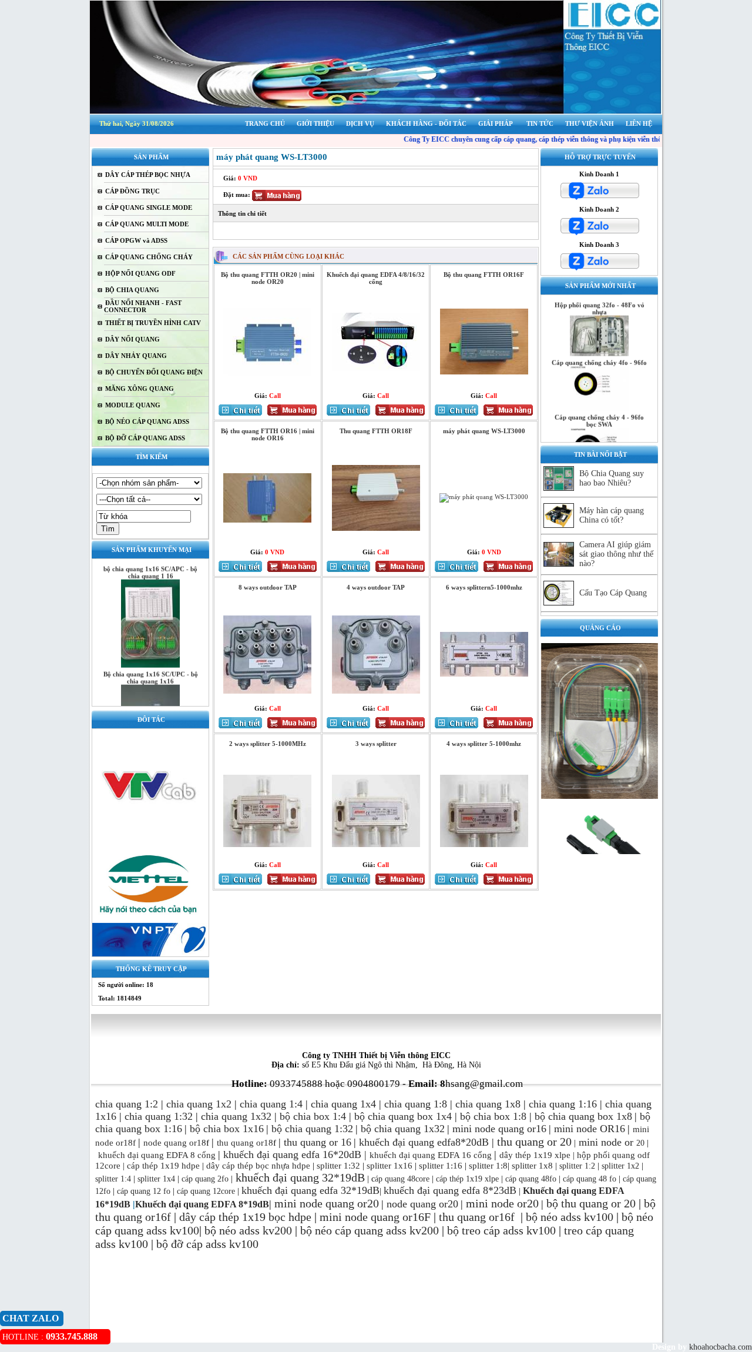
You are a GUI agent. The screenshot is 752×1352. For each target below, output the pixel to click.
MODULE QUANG (132, 405)
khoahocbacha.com (719, 1347)
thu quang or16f (478, 1216)
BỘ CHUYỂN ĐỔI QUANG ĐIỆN (154, 372)
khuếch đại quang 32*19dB (299, 1177)
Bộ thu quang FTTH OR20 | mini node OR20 (267, 278)
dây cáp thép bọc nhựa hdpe (258, 1165)
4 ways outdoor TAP (376, 587)
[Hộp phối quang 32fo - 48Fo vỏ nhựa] (599, 337)
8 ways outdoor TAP (268, 587)
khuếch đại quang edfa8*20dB (424, 1142)
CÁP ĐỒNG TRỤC (132, 191)
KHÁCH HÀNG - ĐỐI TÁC (426, 123)
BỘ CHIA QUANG (132, 289)
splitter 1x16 (388, 1165)
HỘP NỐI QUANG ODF (140, 273)
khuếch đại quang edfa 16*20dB (292, 1154)
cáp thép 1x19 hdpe (163, 1165)
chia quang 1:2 (126, 1104)
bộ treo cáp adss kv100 (501, 1230)
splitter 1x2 (620, 1166)
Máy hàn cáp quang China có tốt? (611, 515)
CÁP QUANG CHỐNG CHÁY (149, 256)
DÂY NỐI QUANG (132, 339)
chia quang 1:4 (271, 1104)
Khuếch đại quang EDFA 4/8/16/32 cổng (376, 278)
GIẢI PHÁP (495, 123)
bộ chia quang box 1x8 (583, 1116)
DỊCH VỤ (360, 123)
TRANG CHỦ (265, 123)
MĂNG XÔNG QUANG (139, 388)
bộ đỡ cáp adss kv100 (207, 1243)
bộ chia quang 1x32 (403, 1129)
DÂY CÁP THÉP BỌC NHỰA (147, 174)
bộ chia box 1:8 (493, 1116)
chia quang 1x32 (236, 1116)
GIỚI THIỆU (315, 123)
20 (633, 1143)
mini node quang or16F (375, 1216)
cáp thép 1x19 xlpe (467, 1178)
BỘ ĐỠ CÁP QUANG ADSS (145, 437)
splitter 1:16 (440, 1165)
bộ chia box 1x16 (227, 1129)
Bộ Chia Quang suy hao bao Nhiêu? (611, 478)
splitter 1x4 (156, 1178)
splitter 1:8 (487, 1165)
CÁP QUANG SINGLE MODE (148, 207)
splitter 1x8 (532, 1165)
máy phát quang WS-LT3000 (484, 430)
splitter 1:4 (113, 1178)
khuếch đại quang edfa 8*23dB (450, 1190)
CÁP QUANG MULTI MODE (147, 223)
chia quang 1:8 (415, 1104)
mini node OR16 (589, 1129)
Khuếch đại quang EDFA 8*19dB (202, 1204)
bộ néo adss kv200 (248, 1230)
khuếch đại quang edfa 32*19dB (310, 1190)
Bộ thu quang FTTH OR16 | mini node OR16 (267, 434)
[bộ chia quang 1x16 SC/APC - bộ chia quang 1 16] (150, 648)
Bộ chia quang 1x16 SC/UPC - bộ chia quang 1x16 (150, 661)
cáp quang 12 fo (143, 1191)
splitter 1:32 (338, 1165)
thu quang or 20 (598, 1203)
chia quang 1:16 (563, 1104)
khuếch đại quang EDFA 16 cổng (431, 1155)
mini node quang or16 (499, 1129)
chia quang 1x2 (198, 1104)
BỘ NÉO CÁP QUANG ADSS (147, 421)
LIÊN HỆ (639, 123)
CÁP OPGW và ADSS (136, 240)
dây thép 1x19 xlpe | (537, 1155)
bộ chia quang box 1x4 (403, 1116)
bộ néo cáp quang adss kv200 (369, 1230)
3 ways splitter (376, 743)
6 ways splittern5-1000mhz (484, 587)
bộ (553, 1203)
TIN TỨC (539, 123)
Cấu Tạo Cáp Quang (613, 592)
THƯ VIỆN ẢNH (589, 123)
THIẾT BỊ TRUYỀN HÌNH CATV (153, 322)
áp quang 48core (402, 1178)
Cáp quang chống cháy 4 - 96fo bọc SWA (599, 404)
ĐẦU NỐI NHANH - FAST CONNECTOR (143, 306)
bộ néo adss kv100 (569, 1216)
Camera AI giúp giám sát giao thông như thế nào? (616, 554)
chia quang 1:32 (159, 1116)
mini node (600, 1142)
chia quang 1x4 (343, 1104)
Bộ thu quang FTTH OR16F (484, 274)
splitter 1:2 (577, 1166)
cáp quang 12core (206, 1191)
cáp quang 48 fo (589, 1178)
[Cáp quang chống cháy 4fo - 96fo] (599, 391)
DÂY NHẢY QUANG (136, 355)
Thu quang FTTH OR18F (376, 430)
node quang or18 (174, 1142)
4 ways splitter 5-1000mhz (483, 743)
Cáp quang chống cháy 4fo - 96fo (599, 346)
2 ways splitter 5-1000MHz (267, 743)
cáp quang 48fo (530, 1178)
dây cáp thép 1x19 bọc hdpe (245, 1216)
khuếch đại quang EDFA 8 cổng (157, 1155)
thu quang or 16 (317, 1142)
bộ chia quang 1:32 (312, 1129)
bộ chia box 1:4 (313, 1116)
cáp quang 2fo (205, 1178)
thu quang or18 (245, 1142)
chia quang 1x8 (488, 1104)
